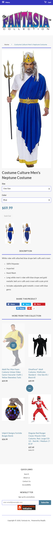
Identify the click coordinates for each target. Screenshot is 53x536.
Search (26, 474)
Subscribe (45, 503)
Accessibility (26, 485)
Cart (49, 2)
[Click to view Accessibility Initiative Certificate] (26, 509)
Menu (7, 2)
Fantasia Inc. (25, 521)
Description (25, 251)
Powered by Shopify (38, 521)
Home (6, 45)
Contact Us (26, 481)
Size (3, 184)
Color (4, 195)
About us (26, 478)
